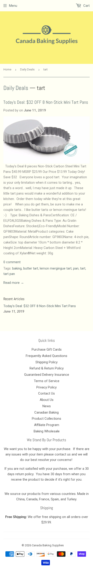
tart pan (9, 274)
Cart (86, 6)
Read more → (13, 283)
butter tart (30, 268)
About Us (46, 400)
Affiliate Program (46, 425)
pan (76, 268)
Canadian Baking (46, 412)
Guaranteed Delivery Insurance (46, 375)
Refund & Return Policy (47, 368)
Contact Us (46, 393)
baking (17, 268)
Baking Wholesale (47, 431)
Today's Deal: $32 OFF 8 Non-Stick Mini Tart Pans (45, 102)
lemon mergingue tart (56, 268)
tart (82, 268)
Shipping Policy (46, 362)
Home (7, 69)
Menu (13, 6)
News (46, 406)
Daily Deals (27, 69)
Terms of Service (46, 381)
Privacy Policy (46, 387)
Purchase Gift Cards (47, 349)
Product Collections (46, 419)
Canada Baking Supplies (48, 545)
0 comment (12, 262)
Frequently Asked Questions (46, 356)
